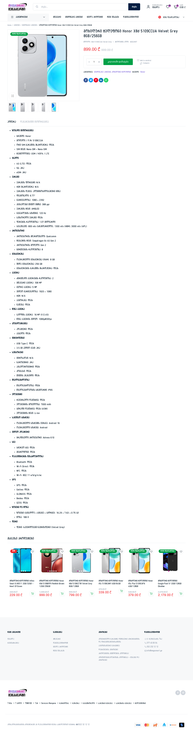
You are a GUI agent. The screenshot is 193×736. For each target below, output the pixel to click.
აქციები (17, 25)
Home (9, 25)
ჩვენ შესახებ (113, 17)
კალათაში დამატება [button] (32, 593)
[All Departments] (28, 17)
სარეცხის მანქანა (124, 703)
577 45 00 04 (152, 643)
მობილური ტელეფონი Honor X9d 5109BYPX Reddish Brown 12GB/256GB (51, 584)
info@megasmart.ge (154, 651)
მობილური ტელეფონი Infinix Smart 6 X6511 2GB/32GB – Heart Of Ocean (22, 584)
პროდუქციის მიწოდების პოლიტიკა (114, 653)
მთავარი (57, 17)
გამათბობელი (89, 703)
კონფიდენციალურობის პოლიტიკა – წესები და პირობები (119, 659)
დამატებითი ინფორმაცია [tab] (34, 122)
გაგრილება (64, 703)
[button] (12, 96)
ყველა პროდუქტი (95, 17)
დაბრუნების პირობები (108, 650)
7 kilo (10, 703)
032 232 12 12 (152, 647)
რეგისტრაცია (13, 643)
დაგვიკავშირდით (131, 17)
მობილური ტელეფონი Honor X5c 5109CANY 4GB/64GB (111, 582)
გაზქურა (76, 703)
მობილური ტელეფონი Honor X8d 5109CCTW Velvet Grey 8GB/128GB (81, 584)
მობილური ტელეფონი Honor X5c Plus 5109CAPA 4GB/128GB (140, 584)
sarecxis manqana (49, 703)
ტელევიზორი (140, 703)
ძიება (134, 7)
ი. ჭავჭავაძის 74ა (154, 639)
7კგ (37, 703)
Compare (146, 63)
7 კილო (18, 703)
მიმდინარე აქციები (74, 17)
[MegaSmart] (17, 7)
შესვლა (10, 639)
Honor (142, 72)
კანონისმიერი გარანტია (109, 646)
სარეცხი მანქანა (105, 703)
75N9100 (28, 703)
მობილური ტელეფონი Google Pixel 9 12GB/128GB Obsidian (169, 584)
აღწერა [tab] (11, 122)
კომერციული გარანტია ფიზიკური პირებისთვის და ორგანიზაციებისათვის (119, 641)
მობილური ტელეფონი (121, 72)
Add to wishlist (145, 61)
